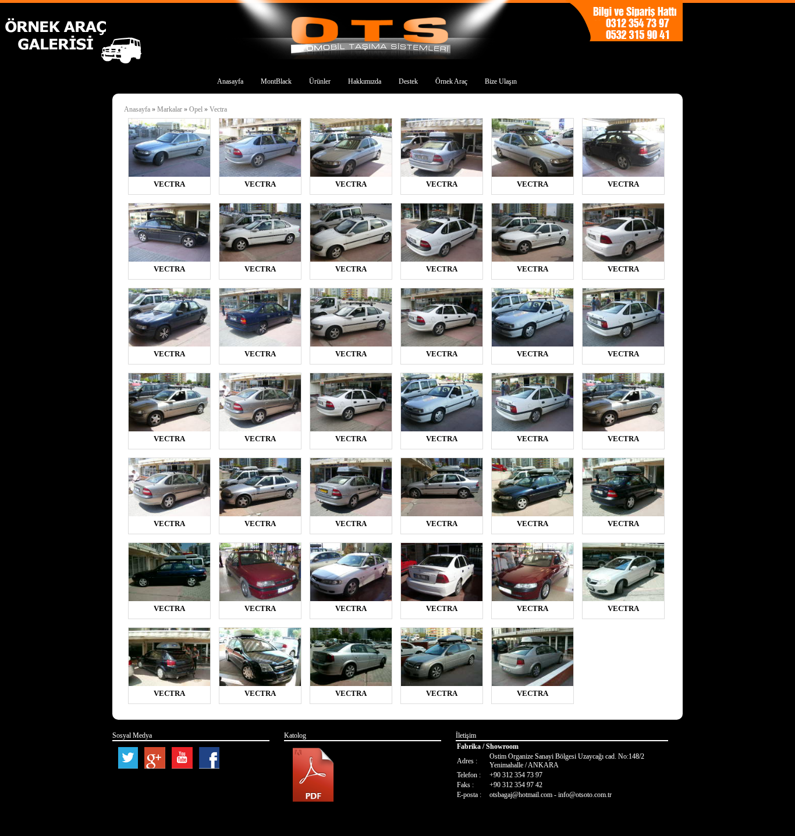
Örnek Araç (451, 81)
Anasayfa (230, 81)
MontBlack (276, 81)
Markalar (170, 109)
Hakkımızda (364, 81)
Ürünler (320, 81)
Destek (408, 81)
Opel (196, 109)
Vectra (218, 109)
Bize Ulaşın (501, 81)
